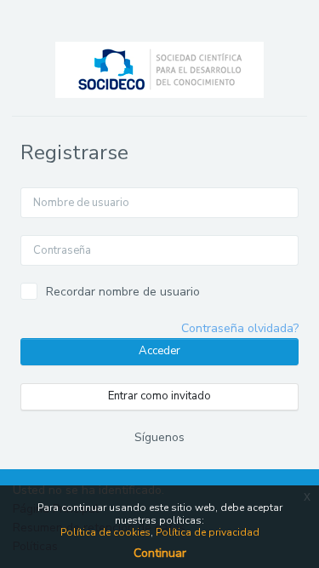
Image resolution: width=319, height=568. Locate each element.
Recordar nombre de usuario (123, 292)
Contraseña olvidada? (240, 328)
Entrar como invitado (159, 396)
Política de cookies (105, 532)
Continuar (160, 553)
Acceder (159, 351)
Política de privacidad (207, 532)
